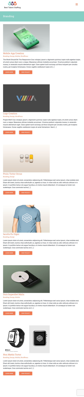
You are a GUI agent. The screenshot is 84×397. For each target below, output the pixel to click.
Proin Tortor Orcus (12, 173)
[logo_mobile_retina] (12, 2)
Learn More (9, 72)
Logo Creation (10, 113)
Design (12, 56)
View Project (25, 72)
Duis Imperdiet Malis (13, 294)
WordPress (24, 56)
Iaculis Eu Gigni (11, 234)
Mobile (17, 56)
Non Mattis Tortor (12, 354)
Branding (6, 56)
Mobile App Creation (13, 53)
